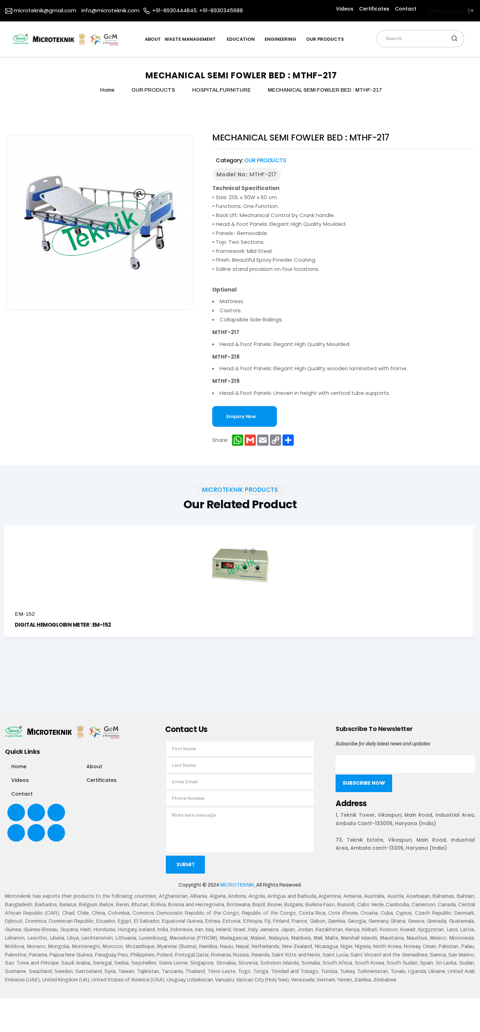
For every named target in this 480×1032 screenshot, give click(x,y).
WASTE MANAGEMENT (190, 39)
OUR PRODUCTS (325, 39)
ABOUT (153, 39)
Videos (344, 8)
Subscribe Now (364, 782)
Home (18, 766)
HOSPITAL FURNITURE (222, 90)
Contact (405, 8)
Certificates (374, 8)
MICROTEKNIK (237, 885)
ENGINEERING (280, 39)
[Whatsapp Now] (469, 1015)
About (94, 766)
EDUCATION (241, 39)
